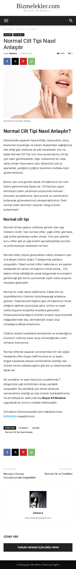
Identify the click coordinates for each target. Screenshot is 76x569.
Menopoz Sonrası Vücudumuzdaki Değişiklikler (20, 475)
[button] (71, 20)
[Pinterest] (23, 61)
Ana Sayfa (8, 29)
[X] (15, 61)
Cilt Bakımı (33, 29)
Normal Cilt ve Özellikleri (58, 473)
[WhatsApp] (31, 61)
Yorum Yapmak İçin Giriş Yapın (38, 547)
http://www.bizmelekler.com (38, 518)
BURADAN (10, 416)
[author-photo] (38, 507)
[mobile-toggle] (6, 20)
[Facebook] (7, 61)
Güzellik (21, 29)
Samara (13, 53)
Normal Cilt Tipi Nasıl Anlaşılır (19, 432)
